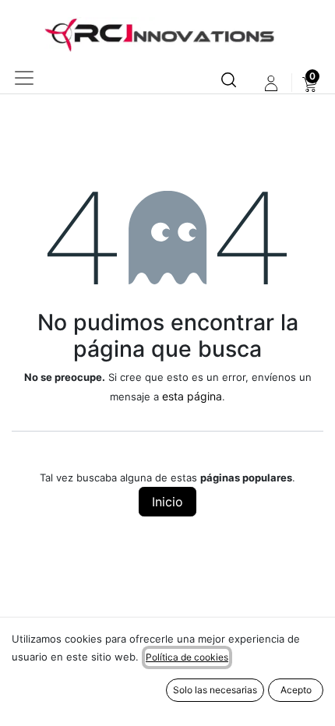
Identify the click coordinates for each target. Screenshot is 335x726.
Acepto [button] (296, 690)
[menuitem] (309, 83)
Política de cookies (187, 657)
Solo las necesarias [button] (215, 690)
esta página (192, 396)
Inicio (167, 501)
